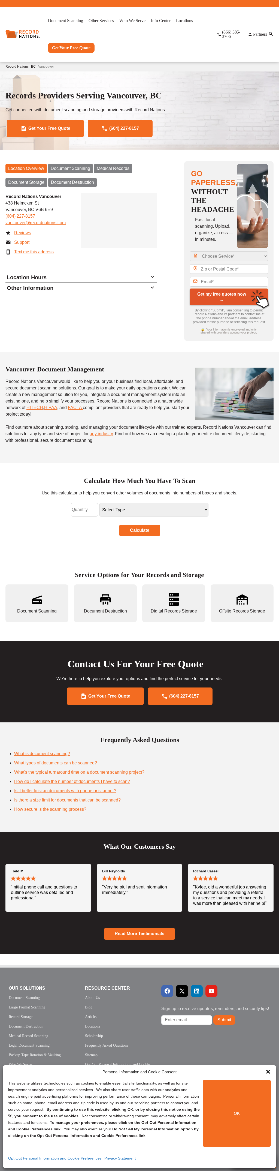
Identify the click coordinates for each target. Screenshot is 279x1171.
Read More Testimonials (139, 933)
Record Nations (17, 66)
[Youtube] (211, 991)
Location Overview (26, 168)
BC (33, 66)
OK (237, 1113)
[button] (268, 1071)
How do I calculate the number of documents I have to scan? (72, 781)
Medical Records (113, 168)
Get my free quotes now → (221, 297)
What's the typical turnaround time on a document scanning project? (79, 772)
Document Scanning (70, 168)
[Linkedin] (197, 991)
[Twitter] (182, 991)
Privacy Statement (120, 1158)
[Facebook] (167, 991)
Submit (224, 1019)
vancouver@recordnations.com (35, 222)
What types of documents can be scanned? (55, 763)
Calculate (139, 530)
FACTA (75, 407)
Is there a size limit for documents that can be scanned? (67, 800)
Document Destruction (72, 182)
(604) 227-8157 (20, 216)
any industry (101, 433)
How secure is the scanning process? (50, 809)
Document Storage (26, 182)
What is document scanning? (42, 753)
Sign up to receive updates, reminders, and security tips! (215, 1008)
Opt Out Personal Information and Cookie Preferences (55, 1158)
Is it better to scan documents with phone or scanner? (65, 790)
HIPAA (50, 407)
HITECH (34, 407)
